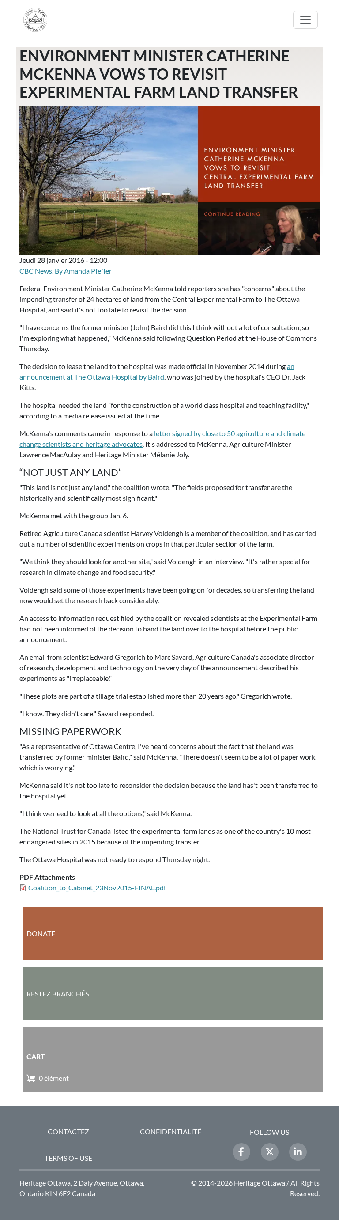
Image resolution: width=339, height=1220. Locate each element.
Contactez (68, 1131)
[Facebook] (241, 1152)
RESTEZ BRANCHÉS (57, 993)
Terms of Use (68, 1158)
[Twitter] (270, 1152)
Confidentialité (170, 1131)
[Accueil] (38, 20)
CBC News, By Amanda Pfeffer (65, 270)
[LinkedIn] (298, 1152)
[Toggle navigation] (305, 20)
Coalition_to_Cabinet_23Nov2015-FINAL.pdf (97, 887)
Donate (40, 933)
